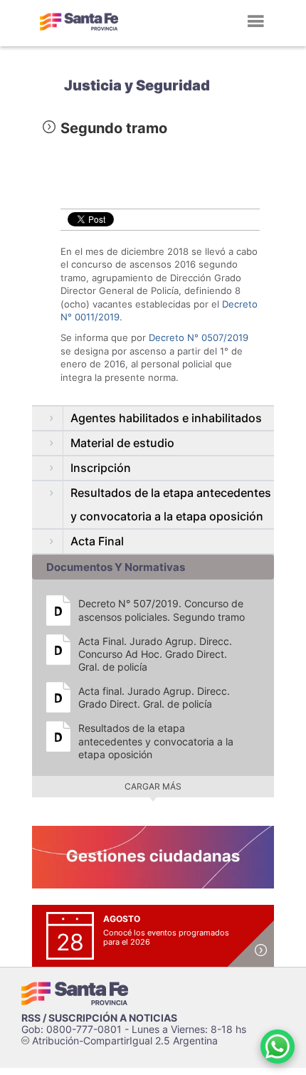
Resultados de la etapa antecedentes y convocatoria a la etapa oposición (155, 741)
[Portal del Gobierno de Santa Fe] (79, 21)
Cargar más (153, 786)
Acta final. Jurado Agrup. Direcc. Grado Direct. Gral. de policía (154, 697)
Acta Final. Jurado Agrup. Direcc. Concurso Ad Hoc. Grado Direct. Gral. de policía (155, 654)
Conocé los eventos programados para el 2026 (166, 937)
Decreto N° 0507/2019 (198, 337)
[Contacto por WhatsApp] (277, 1046)
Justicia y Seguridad (137, 85)
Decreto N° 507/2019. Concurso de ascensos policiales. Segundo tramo (161, 609)
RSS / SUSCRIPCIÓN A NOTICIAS (99, 1018)
